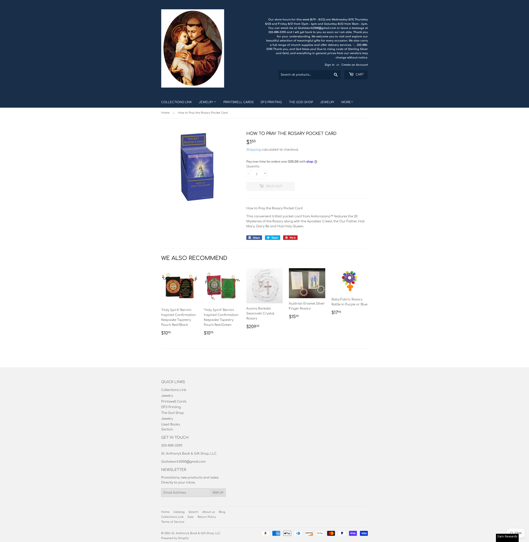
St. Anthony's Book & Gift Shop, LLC (196, 533)
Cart (359, 74)
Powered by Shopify (175, 538)
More (346, 102)
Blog (222, 512)
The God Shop (301, 102)
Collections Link (176, 102)
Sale (190, 517)
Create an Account (354, 64)
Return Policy (207, 517)
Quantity (253, 166)
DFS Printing (271, 102)
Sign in (330, 64)
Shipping (253, 149)
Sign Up (218, 492)
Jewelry (206, 102)
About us (208, 512)
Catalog (179, 512)
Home (165, 112)
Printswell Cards (238, 102)
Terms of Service (172, 522)
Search (193, 512)
